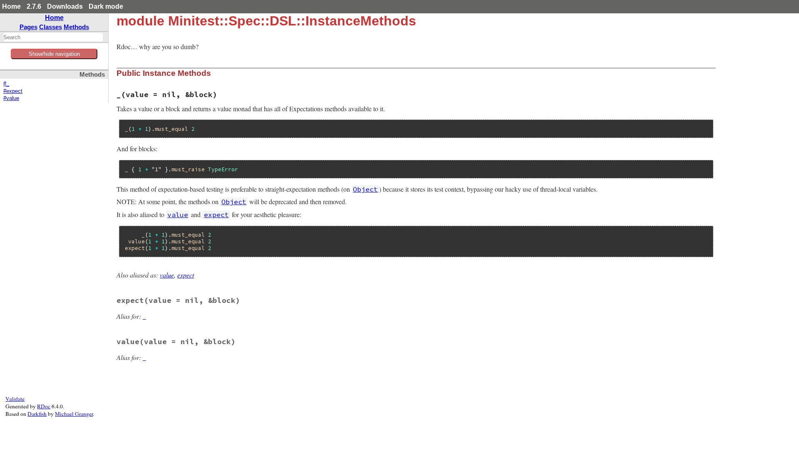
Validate (15, 398)
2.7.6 (34, 6)
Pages (28, 26)
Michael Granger (74, 414)
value (167, 274)
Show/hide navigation (54, 54)
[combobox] (53, 37)
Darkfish (37, 414)
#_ (6, 84)
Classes (50, 26)
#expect (12, 91)
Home (11, 6)
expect (185, 274)
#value (11, 98)
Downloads (65, 6)
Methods (76, 26)
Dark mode (106, 6)
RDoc (43, 406)
